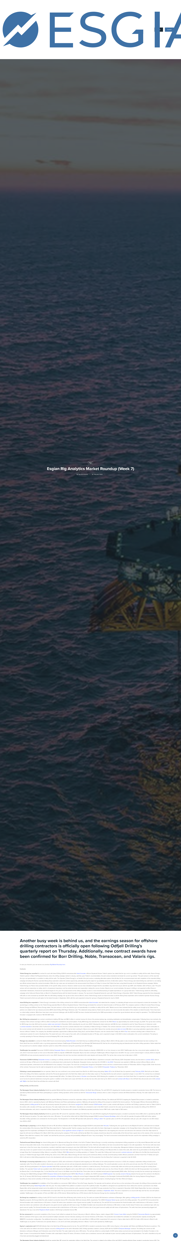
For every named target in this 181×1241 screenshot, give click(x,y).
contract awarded (26, 1027)
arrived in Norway (126, 1174)
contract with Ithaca (123, 1079)
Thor (126, 1032)
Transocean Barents (144, 1214)
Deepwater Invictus (44, 1060)
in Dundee (83, 1076)
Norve (115, 1022)
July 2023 (110, 1062)
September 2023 (109, 1191)
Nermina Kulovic (83, 474)
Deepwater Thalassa (109, 1067)
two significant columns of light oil (73, 1131)
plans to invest (122, 1029)
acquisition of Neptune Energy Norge (61, 1176)
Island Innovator (81, 973)
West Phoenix (80, 1174)
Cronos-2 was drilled (120, 1214)
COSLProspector (108, 1174)
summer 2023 (150, 1060)
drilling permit (34, 1104)
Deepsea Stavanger (125, 1229)
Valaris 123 (107, 1071)
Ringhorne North (44, 1210)
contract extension (127, 1152)
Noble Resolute (70, 1041)
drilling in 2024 (98, 1119)
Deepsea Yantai (52, 1174)
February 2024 (139, 1071)
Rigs (90, 463)
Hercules (106, 1126)
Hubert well (36, 1169)
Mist (58, 1027)
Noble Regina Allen (40, 1186)
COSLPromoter (98, 1104)
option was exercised (54, 1024)
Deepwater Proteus (87, 1067)
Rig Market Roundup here (57, 965)
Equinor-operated (47, 1167)
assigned (78, 1104)
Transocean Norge (91, 1093)
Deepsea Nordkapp (110, 1116)
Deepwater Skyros (59, 1050)
